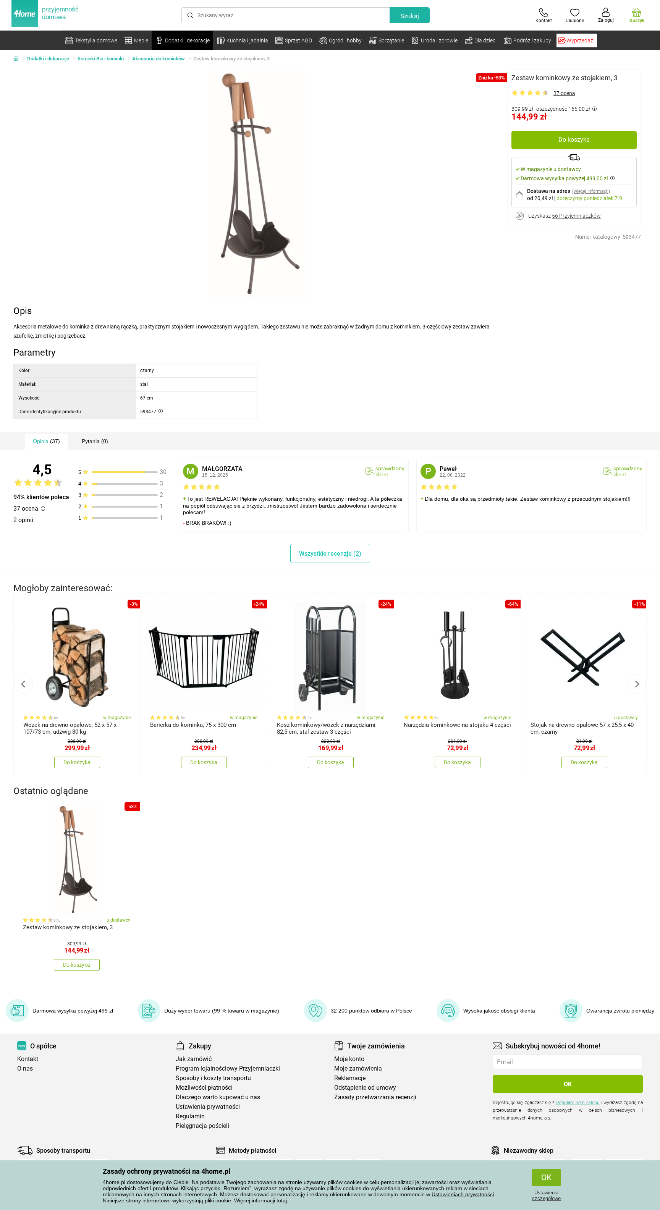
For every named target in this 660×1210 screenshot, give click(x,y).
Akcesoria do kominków (158, 58)
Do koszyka (574, 139)
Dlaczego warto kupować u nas (218, 1097)
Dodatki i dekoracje (48, 58)
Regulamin (190, 1116)
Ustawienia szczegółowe (546, 1195)
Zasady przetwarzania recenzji (375, 1097)
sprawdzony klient (389, 471)
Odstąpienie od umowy (365, 1087)
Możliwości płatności (204, 1087)
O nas (25, 1068)
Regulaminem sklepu (578, 1102)
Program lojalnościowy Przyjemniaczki (228, 1068)
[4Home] (18, 58)
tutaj (282, 1200)
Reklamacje (350, 1078)
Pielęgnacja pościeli (202, 1126)
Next (636, 684)
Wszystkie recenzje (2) (330, 553)
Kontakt (27, 1059)
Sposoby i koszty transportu (213, 1078)
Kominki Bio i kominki (101, 58)
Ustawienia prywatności (208, 1107)
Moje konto (349, 1059)
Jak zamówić (194, 1059)
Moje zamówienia (358, 1068)
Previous (23, 684)
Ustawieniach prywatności (463, 1194)
